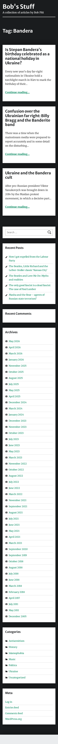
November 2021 (17, 500)
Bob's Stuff (18, 6)
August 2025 (16, 378)
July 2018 (14, 573)
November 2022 (18, 463)
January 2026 (16, 359)
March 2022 (15, 494)
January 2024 (16, 414)
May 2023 (14, 451)
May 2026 (14, 341)
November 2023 (17, 426)
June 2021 (14, 524)
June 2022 (14, 488)
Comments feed (14, 713)
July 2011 (13, 604)
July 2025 (14, 384)
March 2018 (15, 585)
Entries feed (12, 707)
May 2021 (14, 530)
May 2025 (14, 390)
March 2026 (15, 353)
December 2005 (17, 616)
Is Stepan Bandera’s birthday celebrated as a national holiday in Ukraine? (27, 56)
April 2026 (15, 347)
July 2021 (14, 518)
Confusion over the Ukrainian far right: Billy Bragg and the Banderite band (27, 118)
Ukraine (13, 671)
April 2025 (14, 396)
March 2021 (15, 543)
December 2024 (18, 402)
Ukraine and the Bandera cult (28, 175)
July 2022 (14, 481)
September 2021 (18, 506)
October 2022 (16, 469)
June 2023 (14, 445)
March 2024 (15, 408)
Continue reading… (17, 92)
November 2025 (17, 365)
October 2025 (16, 371)
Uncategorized (17, 677)
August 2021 (16, 512)
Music (12, 659)
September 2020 (18, 549)
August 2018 (16, 567)
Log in (8, 701)
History (13, 647)
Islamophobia (16, 653)
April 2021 (14, 536)
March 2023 (15, 457)
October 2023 (16, 433)
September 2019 (18, 555)
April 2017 (14, 598)
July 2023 (14, 439)
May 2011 (14, 610)
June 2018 (14, 579)
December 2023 (17, 420)
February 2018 (17, 592)
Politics (13, 665)
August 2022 (16, 475)
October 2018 (16, 561)
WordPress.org (13, 719)
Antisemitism (16, 640)
